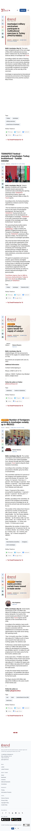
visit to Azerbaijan (10, 544)
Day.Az (20, 275)
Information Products (6, 792)
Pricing (2, 790)
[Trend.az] (5, 10)
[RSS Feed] (22, 813)
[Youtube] (12, 813)
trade (12, 697)
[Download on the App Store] (5, 819)
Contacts (3, 779)
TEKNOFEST (19, 192)
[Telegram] (15, 813)
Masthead (3, 777)
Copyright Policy (5, 802)
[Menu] (28, 10)
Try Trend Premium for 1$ (15, 139)
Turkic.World (11, 279)
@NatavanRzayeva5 (11, 384)
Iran (7, 697)
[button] (2, 17)
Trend (27, 55)
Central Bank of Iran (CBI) (23, 697)
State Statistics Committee (12, 541)
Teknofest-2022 (25, 287)
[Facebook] (6, 813)
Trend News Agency (11, 275)
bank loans (9, 700)
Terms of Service (5, 798)
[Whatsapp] (2, 813)
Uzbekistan (9, 390)
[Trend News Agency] (5, 745)
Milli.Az (25, 275)
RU (18, 828)
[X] (9, 813)
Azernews (8, 277)
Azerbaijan (15, 118)
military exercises (10, 121)
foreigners (24, 541)
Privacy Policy (4, 800)
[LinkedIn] (19, 813)
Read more (14, 346)
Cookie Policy (4, 805)
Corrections (4, 784)
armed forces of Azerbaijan (12, 124)
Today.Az (25, 277)
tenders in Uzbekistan (20, 390)
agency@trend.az (5, 759)
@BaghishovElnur (15, 691)
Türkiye (8, 118)
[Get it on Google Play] (16, 819)
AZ (15, 828)
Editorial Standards (5, 781)
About (2, 775)
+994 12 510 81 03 (5, 757)
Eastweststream (17, 277)
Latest (2, 767)
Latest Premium (5, 769)
